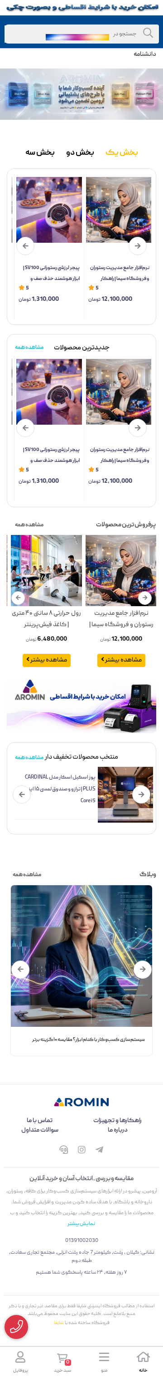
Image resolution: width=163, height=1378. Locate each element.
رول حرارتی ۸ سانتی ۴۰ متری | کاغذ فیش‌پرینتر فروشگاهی (46, 620)
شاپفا (59, 1323)
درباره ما (118, 1130)
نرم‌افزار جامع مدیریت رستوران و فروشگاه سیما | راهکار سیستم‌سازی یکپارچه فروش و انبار (119, 274)
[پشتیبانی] (63, 1152)
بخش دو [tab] (80, 153)
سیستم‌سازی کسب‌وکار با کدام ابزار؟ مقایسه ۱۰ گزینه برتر (88, 1040)
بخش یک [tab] (121, 153)
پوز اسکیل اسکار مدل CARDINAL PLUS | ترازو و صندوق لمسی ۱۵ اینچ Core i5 (60, 789)
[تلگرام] (99, 1152)
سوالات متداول (39, 1130)
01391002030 (81, 1241)
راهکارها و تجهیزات (117, 1120)
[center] (148, 34)
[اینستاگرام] (81, 1152)
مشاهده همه (29, 348)
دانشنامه (145, 54)
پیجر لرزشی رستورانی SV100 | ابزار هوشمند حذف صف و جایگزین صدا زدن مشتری (51, 274)
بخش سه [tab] (40, 153)
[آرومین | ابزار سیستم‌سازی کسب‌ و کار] (81, 1102)
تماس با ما (40, 1120)
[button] (98, 111)
